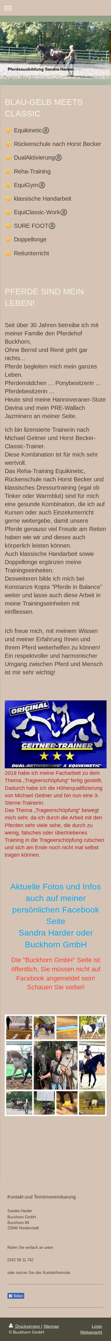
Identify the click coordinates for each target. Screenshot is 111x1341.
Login (97, 1326)
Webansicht (91, 1332)
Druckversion (27, 1326)
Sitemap (51, 1326)
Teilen (17, 1296)
